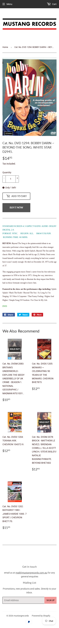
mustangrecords (21, 615)
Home (5, 47)
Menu (9, 4)
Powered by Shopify (41, 615)
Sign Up (50, 600)
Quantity (6, 172)
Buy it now (16, 207)
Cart (54, 4)
